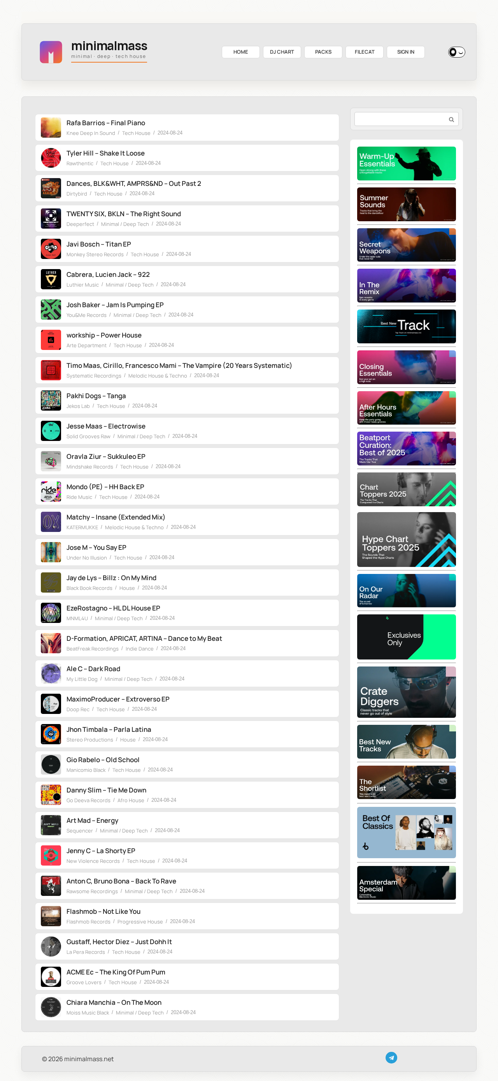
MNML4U (77, 618)
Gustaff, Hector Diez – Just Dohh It (119, 941)
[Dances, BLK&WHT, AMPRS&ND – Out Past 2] (51, 188)
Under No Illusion (87, 557)
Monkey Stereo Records (95, 254)
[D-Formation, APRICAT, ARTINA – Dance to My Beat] (51, 643)
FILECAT (365, 51)
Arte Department (87, 345)
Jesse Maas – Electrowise (106, 426)
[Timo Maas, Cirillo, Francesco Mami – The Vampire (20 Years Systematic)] (51, 370)
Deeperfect (80, 223)
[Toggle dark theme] (456, 52)
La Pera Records (86, 951)
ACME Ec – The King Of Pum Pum (116, 971)
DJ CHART (282, 51)
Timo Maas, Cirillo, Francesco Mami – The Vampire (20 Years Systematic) (180, 365)
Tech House (136, 132)
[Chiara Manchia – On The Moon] (51, 1007)
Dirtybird (77, 193)
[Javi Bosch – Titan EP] (51, 249)
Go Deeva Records (88, 800)
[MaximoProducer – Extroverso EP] (51, 704)
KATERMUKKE (82, 527)
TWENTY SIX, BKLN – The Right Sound (124, 213)
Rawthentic (80, 163)
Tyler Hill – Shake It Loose (106, 153)
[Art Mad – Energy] (51, 825)
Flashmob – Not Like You (103, 911)
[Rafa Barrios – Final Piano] (51, 127)
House (127, 587)
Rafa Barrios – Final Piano (106, 122)
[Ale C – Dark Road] (51, 673)
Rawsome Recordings (92, 891)
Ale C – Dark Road (93, 668)
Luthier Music (83, 284)
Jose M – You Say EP (96, 547)
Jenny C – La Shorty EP (101, 850)
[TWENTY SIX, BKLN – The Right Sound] (51, 218)
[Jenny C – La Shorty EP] (51, 855)
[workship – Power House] (51, 340)
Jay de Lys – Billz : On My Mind (111, 577)
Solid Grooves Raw (88, 436)
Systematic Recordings (94, 375)
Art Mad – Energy (92, 820)
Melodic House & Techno (157, 375)
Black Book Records (89, 587)
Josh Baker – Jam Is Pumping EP (115, 304)
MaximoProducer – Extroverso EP (118, 698)
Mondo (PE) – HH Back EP (105, 486)
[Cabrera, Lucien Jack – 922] (51, 279)
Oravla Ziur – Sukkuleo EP (106, 456)
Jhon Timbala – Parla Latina (109, 729)
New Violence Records (93, 860)
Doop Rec (78, 709)
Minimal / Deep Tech (125, 223)
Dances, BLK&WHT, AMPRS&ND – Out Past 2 (134, 183)
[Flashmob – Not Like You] (51, 916)
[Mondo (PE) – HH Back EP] (51, 491)
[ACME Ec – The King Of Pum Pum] (51, 977)
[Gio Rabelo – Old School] (51, 764)
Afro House (130, 800)
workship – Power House (104, 335)
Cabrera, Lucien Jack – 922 (108, 274)
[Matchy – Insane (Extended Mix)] (51, 522)
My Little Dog (82, 678)
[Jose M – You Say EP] (51, 552)
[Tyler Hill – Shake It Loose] (51, 158)
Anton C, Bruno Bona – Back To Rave (121, 880)
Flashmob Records (88, 921)
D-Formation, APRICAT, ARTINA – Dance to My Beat (144, 638)
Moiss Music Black (88, 1012)
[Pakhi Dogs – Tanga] (51, 400)
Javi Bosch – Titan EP (99, 244)
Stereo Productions (90, 739)
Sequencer (80, 830)
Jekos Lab (78, 405)
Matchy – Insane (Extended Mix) (116, 517)
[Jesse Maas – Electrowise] (51, 431)
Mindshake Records (90, 466)
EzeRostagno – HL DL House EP (113, 607)
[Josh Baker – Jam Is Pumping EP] (51, 309)
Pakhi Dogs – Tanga (96, 395)
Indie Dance (140, 648)
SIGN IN (405, 51)
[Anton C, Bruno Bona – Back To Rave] (51, 886)
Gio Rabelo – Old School (103, 759)
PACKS (323, 51)
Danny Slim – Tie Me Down (106, 789)
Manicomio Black (86, 769)
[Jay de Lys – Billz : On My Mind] (51, 582)
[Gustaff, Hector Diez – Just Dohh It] (51, 946)
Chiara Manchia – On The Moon (114, 1002)
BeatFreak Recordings (93, 648)
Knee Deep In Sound (91, 132)
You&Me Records (87, 314)
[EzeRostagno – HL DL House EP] (51, 613)
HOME (240, 51)
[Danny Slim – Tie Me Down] (51, 795)
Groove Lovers (84, 982)
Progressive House (140, 921)
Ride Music (79, 496)
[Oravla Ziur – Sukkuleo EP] (51, 461)
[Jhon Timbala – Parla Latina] (51, 734)
